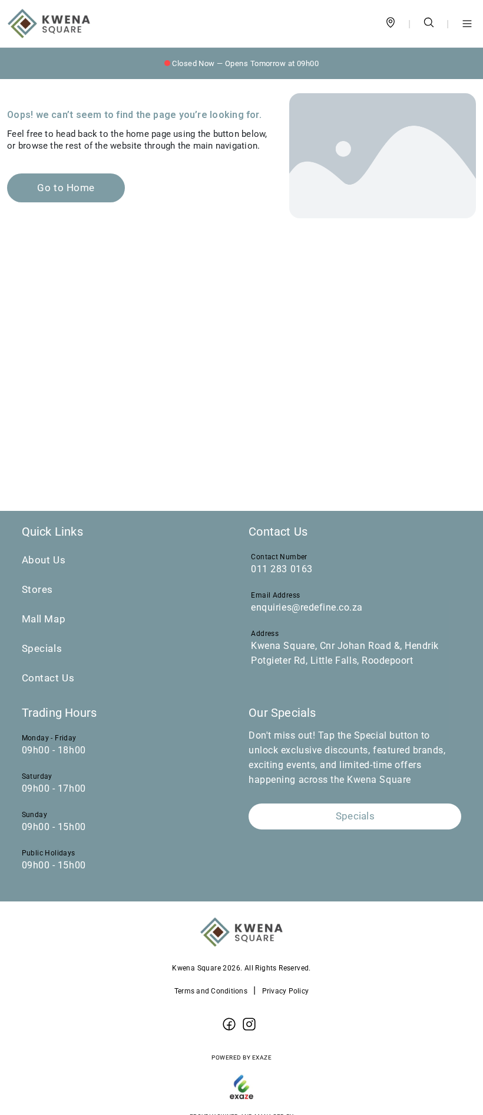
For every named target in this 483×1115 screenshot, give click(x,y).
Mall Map (43, 619)
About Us (43, 560)
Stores (37, 589)
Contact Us (48, 678)
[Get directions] (390, 24)
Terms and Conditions (210, 991)
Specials (42, 648)
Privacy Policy (285, 991)
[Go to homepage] (49, 23)
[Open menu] (467, 23)
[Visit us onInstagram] (249, 1024)
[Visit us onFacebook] (229, 1024)
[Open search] (429, 24)
